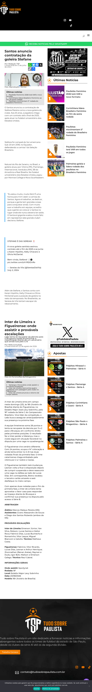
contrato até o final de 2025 (26, 115)
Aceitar (36, 689)
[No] (89, 686)
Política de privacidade (51, 689)
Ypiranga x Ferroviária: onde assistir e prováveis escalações (22, 386)
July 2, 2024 (13, 270)
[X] (40, 65)
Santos (10, 107)
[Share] (33, 69)
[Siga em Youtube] (70, 20)
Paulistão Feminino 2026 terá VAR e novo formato (24, 95)
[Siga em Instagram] (65, 20)
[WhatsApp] (30, 65)
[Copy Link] (30, 69)
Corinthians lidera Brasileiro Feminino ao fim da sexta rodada (24, 99)
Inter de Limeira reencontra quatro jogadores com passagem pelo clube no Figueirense (22, 389)
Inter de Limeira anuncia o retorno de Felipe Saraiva (22, 393)
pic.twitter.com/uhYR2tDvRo (21, 262)
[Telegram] (33, 65)
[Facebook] (37, 65)
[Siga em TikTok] (71, 25)
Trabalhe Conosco (10, 652)
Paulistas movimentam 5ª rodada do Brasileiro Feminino (22, 102)
